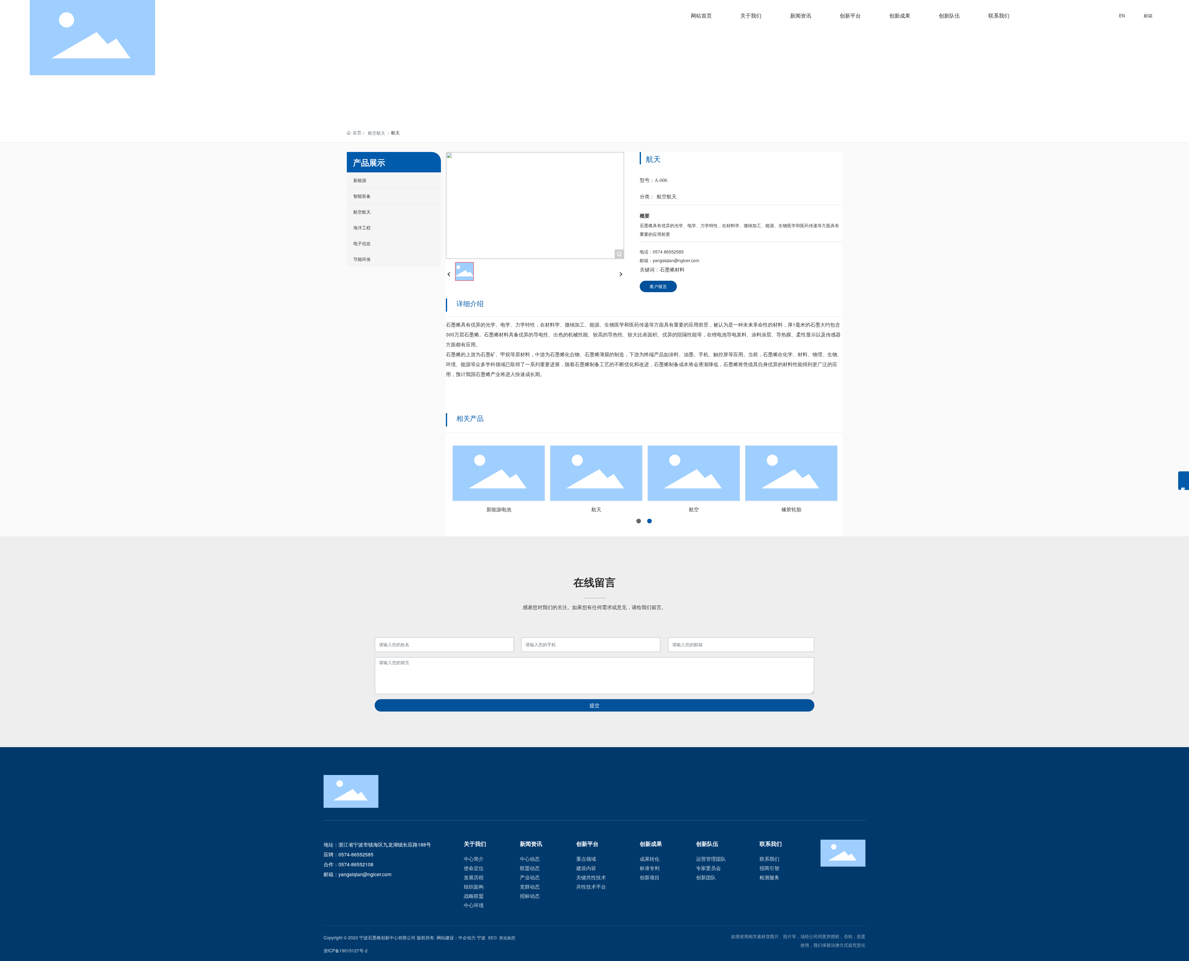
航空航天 (376, 133)
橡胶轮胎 (790, 509)
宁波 (481, 937)
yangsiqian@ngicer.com (676, 260)
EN (1122, 15)
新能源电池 (498, 509)
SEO (492, 938)
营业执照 (507, 938)
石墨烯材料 (672, 269)
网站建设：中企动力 (456, 937)
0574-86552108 (355, 864)
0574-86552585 (355, 854)
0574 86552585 (668, 252)
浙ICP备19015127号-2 (346, 950)
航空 (693, 509)
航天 (595, 509)
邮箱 (1148, 15)
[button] (638, 521)
